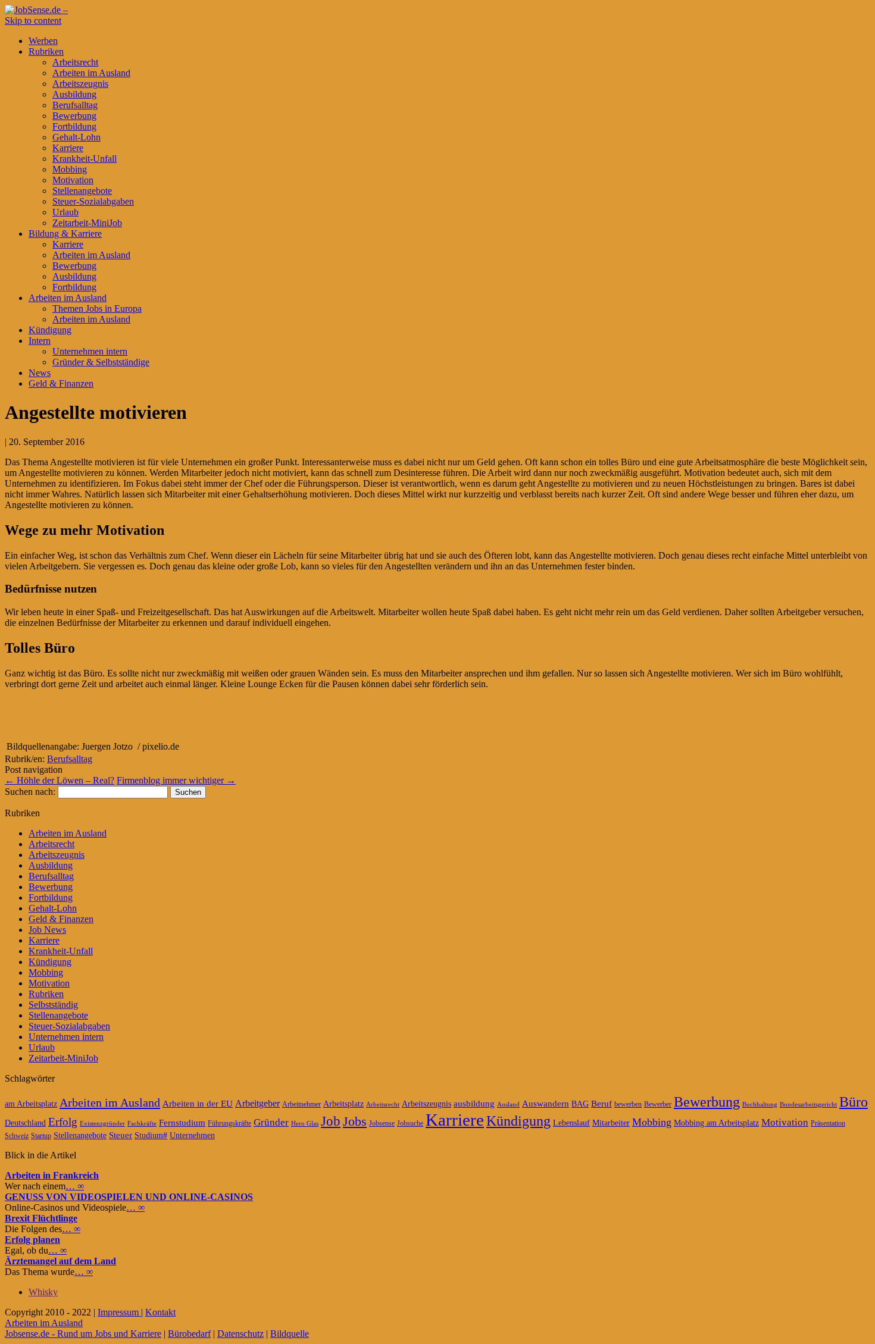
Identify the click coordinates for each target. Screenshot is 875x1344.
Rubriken (46, 51)
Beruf (601, 1103)
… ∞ (74, 1186)
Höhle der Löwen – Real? (59, 780)
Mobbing (69, 169)
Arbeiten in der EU (197, 1103)
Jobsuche (410, 1123)
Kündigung (50, 330)
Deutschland (25, 1123)
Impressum (119, 1312)
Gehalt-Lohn (76, 137)
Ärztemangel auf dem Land (60, 1261)
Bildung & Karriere (65, 233)
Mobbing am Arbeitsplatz (716, 1123)
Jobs (355, 1121)
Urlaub (65, 212)
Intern (40, 341)
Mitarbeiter (611, 1123)
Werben (43, 41)
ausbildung (474, 1103)
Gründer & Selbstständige (100, 362)
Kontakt (160, 1312)
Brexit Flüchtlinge (41, 1218)
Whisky (43, 1292)
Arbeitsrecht (75, 62)
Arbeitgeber (257, 1103)
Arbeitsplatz (343, 1103)
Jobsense (382, 1123)
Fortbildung (74, 126)
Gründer (271, 1122)
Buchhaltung (759, 1104)
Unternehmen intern (89, 351)
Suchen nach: (30, 792)
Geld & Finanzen (61, 383)
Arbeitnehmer (301, 1104)
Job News (47, 930)
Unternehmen (192, 1135)
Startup (41, 1136)
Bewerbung (74, 116)
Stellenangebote (82, 191)
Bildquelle (289, 1334)
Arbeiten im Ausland (91, 73)
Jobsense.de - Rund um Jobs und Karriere (83, 1334)
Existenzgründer (102, 1123)
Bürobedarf (189, 1334)
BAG (580, 1103)
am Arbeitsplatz (31, 1103)
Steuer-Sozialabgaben (93, 201)
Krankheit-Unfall (84, 158)
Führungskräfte (229, 1123)
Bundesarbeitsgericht (808, 1104)
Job (330, 1121)
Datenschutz (240, 1334)
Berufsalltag (75, 105)
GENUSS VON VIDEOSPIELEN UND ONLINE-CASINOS (129, 1197)
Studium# (151, 1135)
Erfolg (62, 1122)
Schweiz (17, 1136)
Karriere (67, 148)
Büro (853, 1102)
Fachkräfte (142, 1123)
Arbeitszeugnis (80, 84)
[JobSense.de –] (36, 10)
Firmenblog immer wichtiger (176, 780)
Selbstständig (53, 1005)
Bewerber (657, 1104)
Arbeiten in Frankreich (52, 1175)
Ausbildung (74, 94)
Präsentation (828, 1123)
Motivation (72, 180)
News (40, 373)
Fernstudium (182, 1122)
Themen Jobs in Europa (97, 308)
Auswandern (545, 1103)
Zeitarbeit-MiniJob (87, 223)
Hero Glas (304, 1123)
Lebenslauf (571, 1123)
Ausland (508, 1104)
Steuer (120, 1135)
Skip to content (33, 20)
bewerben (628, 1104)
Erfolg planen (32, 1240)
